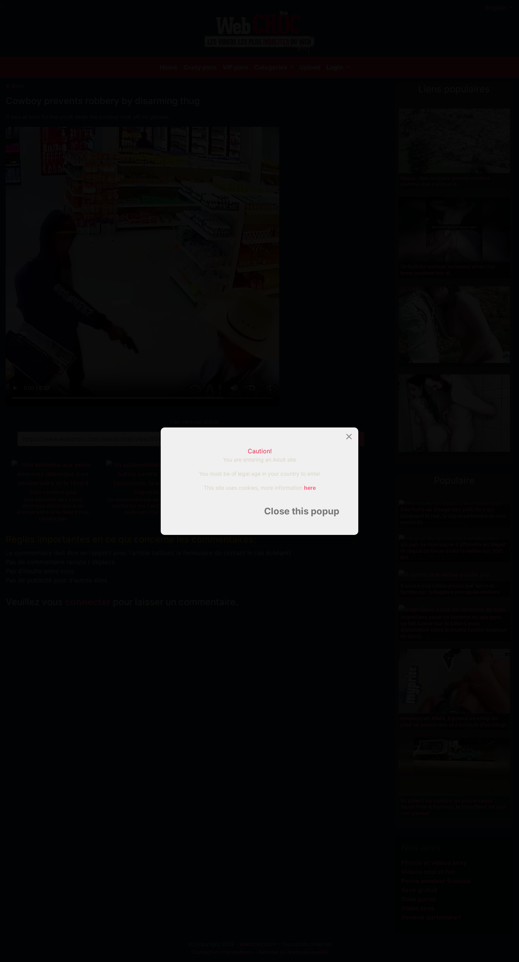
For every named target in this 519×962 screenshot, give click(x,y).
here (310, 487)
